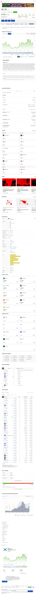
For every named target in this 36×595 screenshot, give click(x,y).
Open (10, 228)
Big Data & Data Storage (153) (14, 260)
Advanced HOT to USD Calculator (7, 92)
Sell (8, 20)
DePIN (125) (11, 264)
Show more (4, 73)
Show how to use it (12, 219)
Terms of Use (17, 587)
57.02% (22, 2)
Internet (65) (11, 261)
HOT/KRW (15, 425)
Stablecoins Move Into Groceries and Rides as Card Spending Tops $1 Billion (23, 190)
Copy (35, 218)
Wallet (2, 20)
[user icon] (33, 1)
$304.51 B (14, 2)
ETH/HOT (15, 440)
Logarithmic (21, 56)
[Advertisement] (19, 85)
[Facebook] (28, 587)
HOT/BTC (15, 450)
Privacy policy (10, 587)
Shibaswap (7, 460)
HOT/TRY (15, 400)
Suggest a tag (11, 265)
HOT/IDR (15, 445)
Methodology (5, 587)
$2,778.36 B (5, 2)
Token (34, 102)
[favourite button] (2, 12)
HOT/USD (15, 423)
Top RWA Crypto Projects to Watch (7, 210)
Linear (18, 56)
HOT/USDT (15, 398)
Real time (9, 33)
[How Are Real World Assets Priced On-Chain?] (23, 202)
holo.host (34, 97)
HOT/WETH (15, 460)
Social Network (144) (12, 257)
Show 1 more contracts (31, 106)
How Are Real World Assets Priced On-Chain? (23, 210)
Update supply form (5, 126)
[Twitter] (30, 587)
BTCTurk (7, 400)
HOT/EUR (15, 405)
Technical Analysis (32, 56)
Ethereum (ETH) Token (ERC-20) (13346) (15, 256)
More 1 (34, 109)
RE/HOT (15, 462)
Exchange (12, 20)
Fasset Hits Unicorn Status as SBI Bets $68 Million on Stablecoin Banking (8, 190)
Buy (5, 20)
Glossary (2, 587)
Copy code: (3, 580)
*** (8, 460)
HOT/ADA (15, 418)
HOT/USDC (15, 452)
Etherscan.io (31, 109)
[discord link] (33, 587)
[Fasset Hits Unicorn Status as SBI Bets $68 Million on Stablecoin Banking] (9, 182)
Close (30, 591)
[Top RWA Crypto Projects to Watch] (9, 202)
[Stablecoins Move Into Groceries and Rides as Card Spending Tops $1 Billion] (23, 182)
